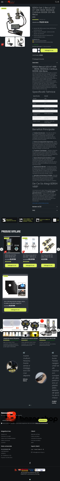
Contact (3, 442)
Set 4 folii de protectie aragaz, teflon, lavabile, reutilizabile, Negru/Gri (14, 302)
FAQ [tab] (33, 210)
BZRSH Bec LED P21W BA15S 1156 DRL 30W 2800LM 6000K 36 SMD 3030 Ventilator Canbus (12, 256)
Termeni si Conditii (6, 436)
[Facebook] (30, 463)
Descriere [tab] (35, 63)
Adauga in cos (49, 50)
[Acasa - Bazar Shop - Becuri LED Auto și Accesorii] (9, 2)
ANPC (32, 442)
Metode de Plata (35, 434)
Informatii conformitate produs (40, 203)
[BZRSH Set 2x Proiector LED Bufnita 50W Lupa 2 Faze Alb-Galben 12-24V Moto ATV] (30, 328)
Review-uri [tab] (36, 207)
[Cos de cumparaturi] (58, 2)
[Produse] (2, 2)
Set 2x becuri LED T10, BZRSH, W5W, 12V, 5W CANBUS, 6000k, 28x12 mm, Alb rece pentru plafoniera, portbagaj (47, 256)
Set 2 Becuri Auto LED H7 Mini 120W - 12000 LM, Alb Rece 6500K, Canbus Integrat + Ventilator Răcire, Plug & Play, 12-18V (30, 256)
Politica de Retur (35, 436)
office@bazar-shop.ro (38, 452)
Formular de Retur (35, 440)
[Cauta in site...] (56, 2)
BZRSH (33, 17)
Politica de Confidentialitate (41, 423)
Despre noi (4, 434)
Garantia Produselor (36, 438)
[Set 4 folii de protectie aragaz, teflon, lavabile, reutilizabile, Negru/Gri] (15, 286)
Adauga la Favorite (39, 59)
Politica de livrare (5, 440)
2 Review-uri (42, 19)
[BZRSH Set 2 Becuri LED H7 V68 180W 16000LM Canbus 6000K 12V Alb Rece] (15, 22)
